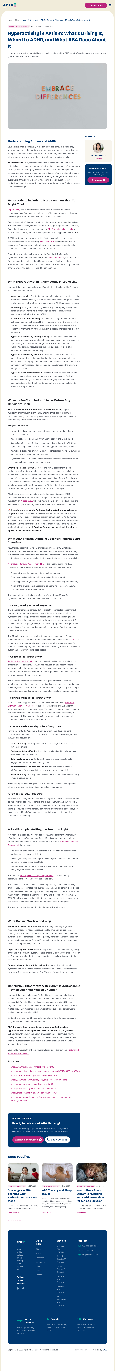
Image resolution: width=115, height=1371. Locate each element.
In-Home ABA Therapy (60, 1249)
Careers (39, 1270)
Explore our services (26, 1139)
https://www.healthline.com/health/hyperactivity (32, 1067)
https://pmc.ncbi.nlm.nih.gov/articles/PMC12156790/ (34, 1075)
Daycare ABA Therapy (60, 1279)
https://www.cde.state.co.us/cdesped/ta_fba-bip (32, 1084)
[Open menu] (110, 5)
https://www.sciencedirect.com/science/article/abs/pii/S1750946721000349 (45, 1071)
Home (10, 20)
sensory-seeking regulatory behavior (36, 875)
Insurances (40, 1262)
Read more (12, 1213)
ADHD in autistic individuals (60, 229)
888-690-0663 (59, 1139)
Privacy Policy (81, 1350)
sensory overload (56, 258)
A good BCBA (27, 501)
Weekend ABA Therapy (60, 1289)
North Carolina (29, 1321)
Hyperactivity (14, 210)
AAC (73, 640)
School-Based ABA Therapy (61, 1259)
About (38, 1249)
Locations (40, 1258)
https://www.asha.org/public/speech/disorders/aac (33, 1088)
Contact (39, 1275)
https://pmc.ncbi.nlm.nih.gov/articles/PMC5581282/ (34, 1093)
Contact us (97, 180)
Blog (17, 20)
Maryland (88, 1319)
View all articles (14, 1220)
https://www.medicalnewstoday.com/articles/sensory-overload (39, 1080)
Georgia (55, 1319)
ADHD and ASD (47, 242)
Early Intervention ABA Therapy (62, 1300)
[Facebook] (23, 1288)
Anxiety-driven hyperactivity (20, 661)
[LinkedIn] (18, 1288)
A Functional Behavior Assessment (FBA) (26, 564)
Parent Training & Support (61, 1269)
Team (38, 1253)
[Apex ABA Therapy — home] (21, 1242)
